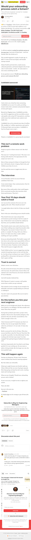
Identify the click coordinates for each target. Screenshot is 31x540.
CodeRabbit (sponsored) (9, 82)
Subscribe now (4, 44)
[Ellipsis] (29, 454)
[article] (15, 482)
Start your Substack (13, 535)
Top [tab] (3, 473)
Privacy (15, 533)
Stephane (9, 25)
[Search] (28, 473)
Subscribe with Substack (16, 516)
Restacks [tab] (11, 440)
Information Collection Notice (18, 520)
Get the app (21, 535)
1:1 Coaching (23, 32)
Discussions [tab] (12, 473)
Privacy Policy (15, 522)
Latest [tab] (6, 473)
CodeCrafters (4, 32)
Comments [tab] (4, 440)
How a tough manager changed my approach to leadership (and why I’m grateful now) (10, 481)
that (8, 395)
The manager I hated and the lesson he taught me (12, 478)
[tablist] (7, 440)
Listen (27, 17)
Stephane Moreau (9, 16)
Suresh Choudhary (8, 454)
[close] (27, 487)
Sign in (28, 2)
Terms (19, 533)
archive (23, 42)
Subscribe (22, 2)
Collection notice (24, 533)
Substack (9, 538)
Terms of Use (22, 519)
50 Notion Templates (16, 40)
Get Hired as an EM (14, 32)
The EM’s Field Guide (16, 30)
